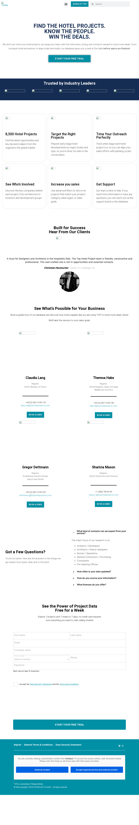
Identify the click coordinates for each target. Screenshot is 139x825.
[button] (66, 4)
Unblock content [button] (42, 770)
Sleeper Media (37, 784)
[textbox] (41, 658)
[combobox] (41, 658)
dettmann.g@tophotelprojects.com (35, 495)
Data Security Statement (41, 684)
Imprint (17, 744)
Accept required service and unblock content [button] (97, 770)
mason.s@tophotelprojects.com (104, 495)
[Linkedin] (119, 746)
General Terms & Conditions (38, 744)
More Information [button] (69, 776)
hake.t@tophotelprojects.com (103, 406)
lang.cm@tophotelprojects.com (35, 405)
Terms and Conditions (68, 684)
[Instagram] (122, 746)
